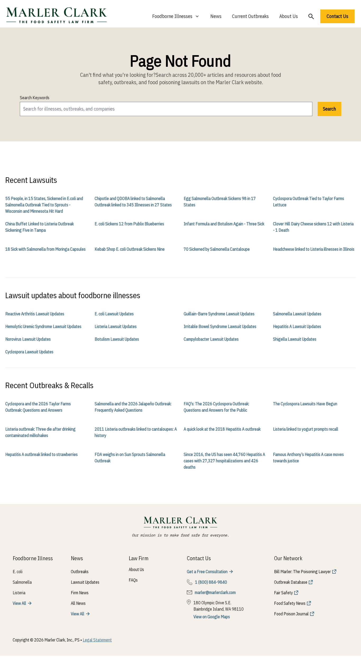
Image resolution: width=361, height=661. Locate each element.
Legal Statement (97, 640)
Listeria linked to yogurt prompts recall (305, 429)
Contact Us (337, 16)
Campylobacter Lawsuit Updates (211, 339)
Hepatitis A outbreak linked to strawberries (41, 454)
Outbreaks (80, 571)
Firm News (80, 592)
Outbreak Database (290, 582)
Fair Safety (283, 592)
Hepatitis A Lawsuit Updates (297, 326)
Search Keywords (34, 97)
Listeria (19, 592)
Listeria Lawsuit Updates (116, 326)
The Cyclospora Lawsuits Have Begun (305, 403)
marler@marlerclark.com (215, 592)
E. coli (17, 571)
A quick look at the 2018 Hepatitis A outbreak (222, 429)
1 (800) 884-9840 (211, 582)
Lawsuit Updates (85, 582)
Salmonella (22, 582)
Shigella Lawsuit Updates (294, 339)
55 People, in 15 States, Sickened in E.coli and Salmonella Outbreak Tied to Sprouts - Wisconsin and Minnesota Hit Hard (44, 205)
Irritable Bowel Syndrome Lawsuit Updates (220, 326)
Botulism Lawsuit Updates (117, 339)
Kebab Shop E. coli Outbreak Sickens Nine (130, 249)
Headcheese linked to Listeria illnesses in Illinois (313, 249)
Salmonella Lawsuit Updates (297, 313)
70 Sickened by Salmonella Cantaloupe (217, 249)
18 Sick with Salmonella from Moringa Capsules (45, 249)
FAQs (133, 580)
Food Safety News (290, 603)
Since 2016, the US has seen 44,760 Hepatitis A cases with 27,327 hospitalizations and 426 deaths (224, 461)
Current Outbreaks (250, 16)
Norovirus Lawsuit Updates (28, 339)
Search (329, 109)
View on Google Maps (211, 616)
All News (78, 603)
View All (19, 603)
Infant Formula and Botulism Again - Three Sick (224, 223)
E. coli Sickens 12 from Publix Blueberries (129, 223)
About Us (288, 16)
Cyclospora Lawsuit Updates (29, 351)
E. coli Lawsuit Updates (114, 313)
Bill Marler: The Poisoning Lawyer (302, 571)
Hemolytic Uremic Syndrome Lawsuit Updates (43, 326)
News (215, 16)
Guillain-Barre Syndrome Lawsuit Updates (219, 313)
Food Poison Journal (291, 613)
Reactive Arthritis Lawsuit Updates (34, 313)
